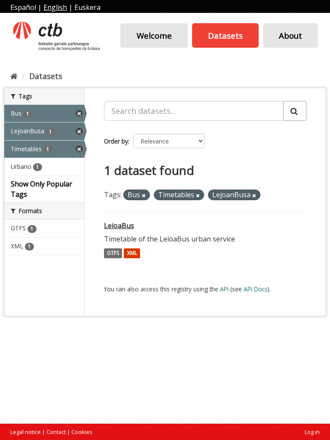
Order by (116, 141)
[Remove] (144, 195)
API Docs (256, 289)
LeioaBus (119, 225)
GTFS (113, 253)
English (55, 7)
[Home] (14, 76)
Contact (56, 432)
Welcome (154, 35)
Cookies (81, 432)
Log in (312, 432)
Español (23, 7)
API (224, 289)
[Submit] (294, 111)
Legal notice (25, 432)
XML (132, 253)
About (290, 35)
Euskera (87, 7)
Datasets (225, 35)
